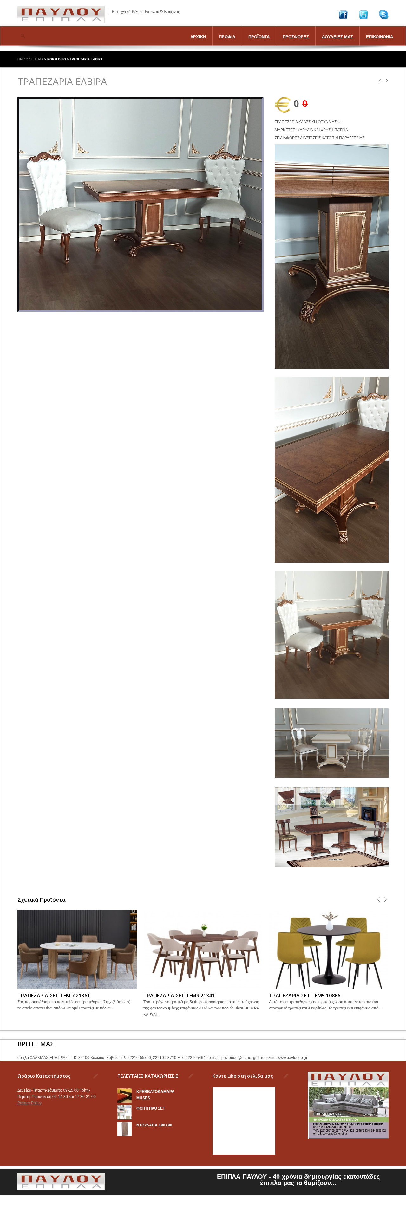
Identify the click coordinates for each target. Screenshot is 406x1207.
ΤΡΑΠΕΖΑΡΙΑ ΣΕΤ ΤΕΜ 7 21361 (53, 995)
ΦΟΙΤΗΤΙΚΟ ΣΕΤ (150, 1108)
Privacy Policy (29, 1103)
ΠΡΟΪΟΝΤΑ (259, 37)
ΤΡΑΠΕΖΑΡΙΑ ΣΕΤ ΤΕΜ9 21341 (179, 995)
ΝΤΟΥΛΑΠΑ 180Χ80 (154, 1125)
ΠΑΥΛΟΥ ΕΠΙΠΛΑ (30, 59)
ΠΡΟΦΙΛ (227, 37)
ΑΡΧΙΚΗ (198, 37)
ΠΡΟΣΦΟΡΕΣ (296, 37)
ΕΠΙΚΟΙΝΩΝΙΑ (379, 37)
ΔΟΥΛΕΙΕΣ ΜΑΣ (337, 37)
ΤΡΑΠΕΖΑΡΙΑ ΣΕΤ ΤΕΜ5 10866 (304, 995)
